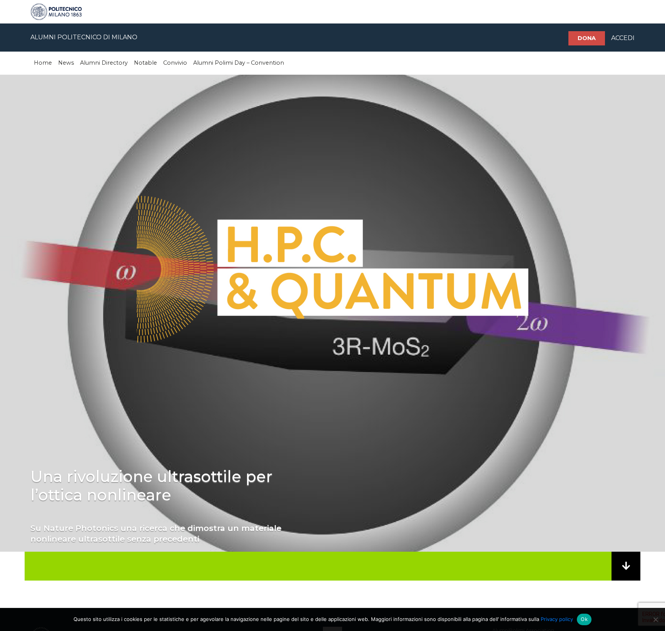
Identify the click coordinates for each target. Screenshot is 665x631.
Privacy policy (557, 619)
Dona (587, 38)
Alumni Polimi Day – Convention (238, 62)
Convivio (175, 62)
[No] (655, 619)
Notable (145, 62)
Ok (584, 619)
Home (43, 62)
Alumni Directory (104, 62)
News (66, 62)
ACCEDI (623, 38)
